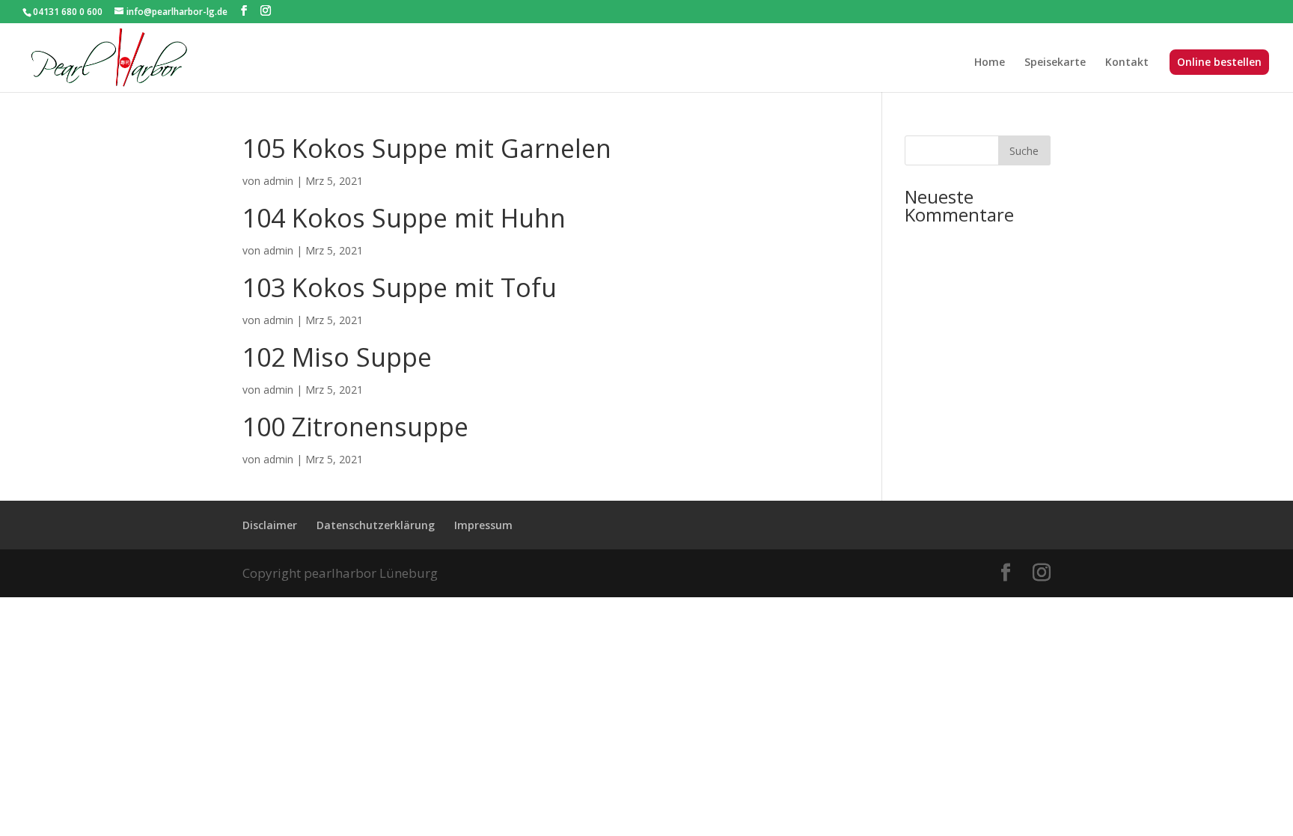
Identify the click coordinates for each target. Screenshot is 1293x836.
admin (278, 181)
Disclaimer (269, 525)
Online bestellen (1219, 63)
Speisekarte (1055, 63)
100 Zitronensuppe (355, 426)
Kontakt (1127, 63)
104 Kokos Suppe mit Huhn (404, 218)
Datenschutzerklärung (376, 525)
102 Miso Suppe (337, 357)
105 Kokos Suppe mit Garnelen (426, 148)
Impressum (483, 525)
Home (989, 63)
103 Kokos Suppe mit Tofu (399, 287)
